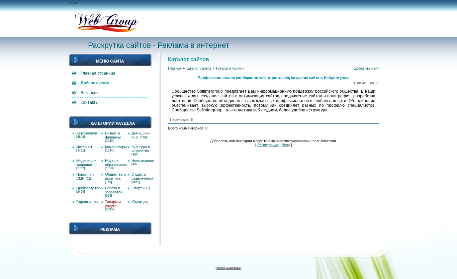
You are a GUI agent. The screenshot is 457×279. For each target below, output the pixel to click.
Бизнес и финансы (113, 135)
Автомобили (86, 133)
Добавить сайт (366, 68)
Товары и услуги (113, 204)
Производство (88, 188)
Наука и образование (116, 163)
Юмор (136, 202)
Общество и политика (115, 176)
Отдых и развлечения (142, 176)
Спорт (136, 188)
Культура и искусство (140, 149)
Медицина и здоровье (86, 163)
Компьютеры (116, 147)
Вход (72, 2)
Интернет (84, 147)
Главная (175, 68)
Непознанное (142, 161)
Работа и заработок (113, 190)
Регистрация (268, 145)
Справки (83, 202)
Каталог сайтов (198, 68)
